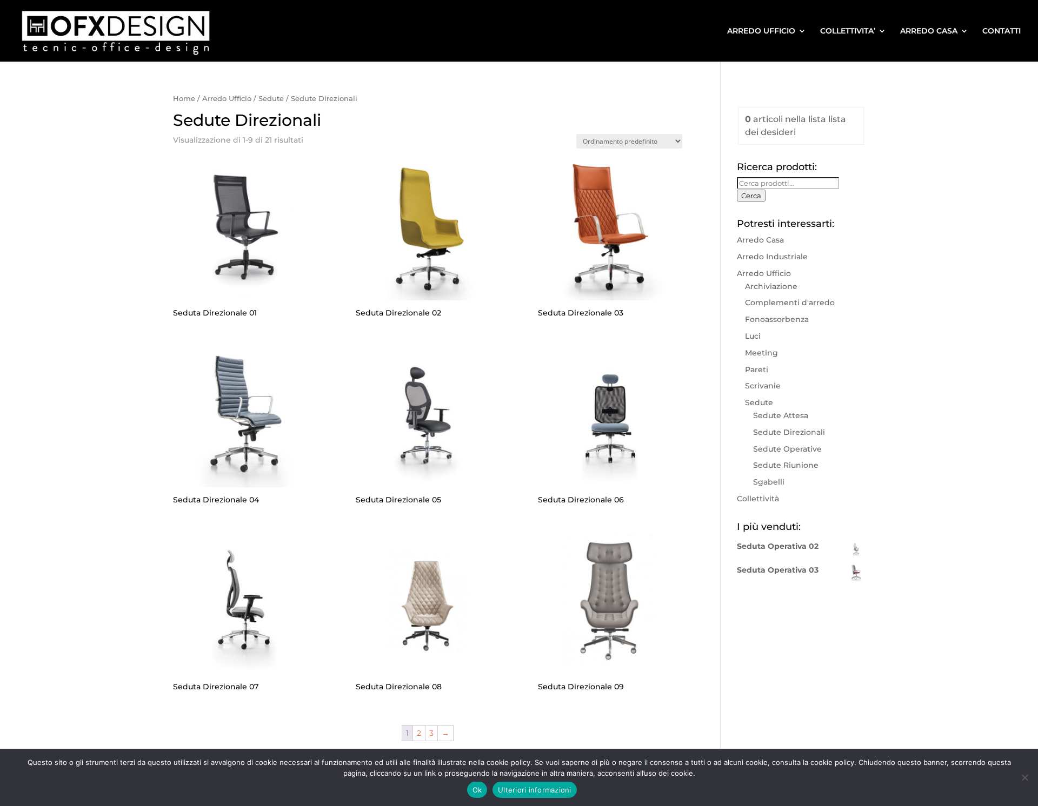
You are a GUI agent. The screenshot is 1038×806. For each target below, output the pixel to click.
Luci (753, 336)
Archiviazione (771, 286)
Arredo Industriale (772, 256)
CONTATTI (1001, 31)
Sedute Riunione (786, 465)
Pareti (756, 369)
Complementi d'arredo (790, 302)
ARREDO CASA (928, 31)
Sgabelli (768, 482)
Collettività (758, 498)
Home (184, 99)
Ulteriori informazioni (534, 789)
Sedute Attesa (780, 415)
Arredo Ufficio (226, 99)
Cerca (751, 195)
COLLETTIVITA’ (847, 31)
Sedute (271, 99)
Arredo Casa (760, 240)
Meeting (761, 353)
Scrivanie (763, 386)
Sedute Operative (787, 449)
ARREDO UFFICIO (761, 31)
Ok (477, 789)
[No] (1024, 777)
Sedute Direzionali (789, 432)
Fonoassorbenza (777, 319)
